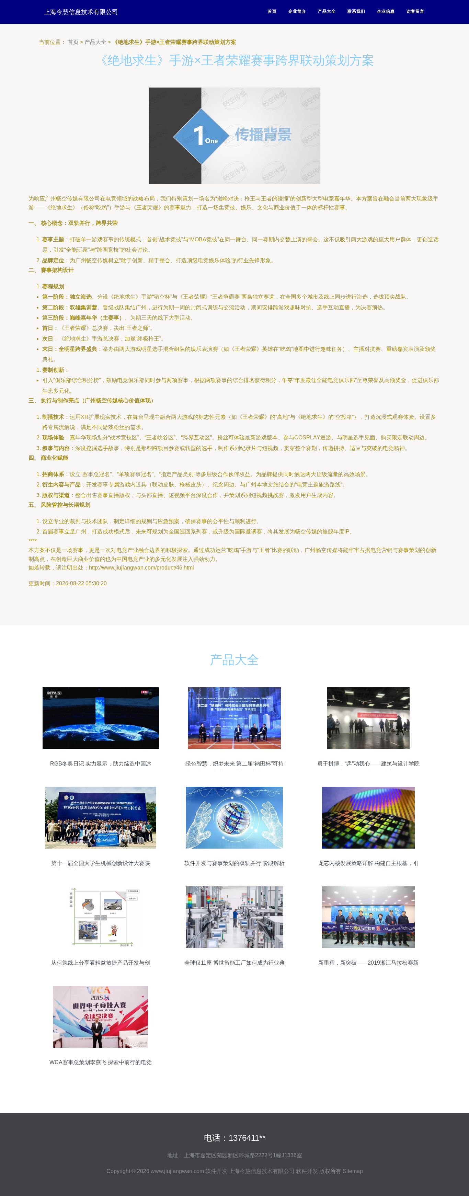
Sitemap (353, 1171)
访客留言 (415, 11)
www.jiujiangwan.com (177, 1171)
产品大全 (327, 11)
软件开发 (216, 1171)
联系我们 (356, 11)
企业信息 (386, 11)
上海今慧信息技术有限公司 (81, 12)
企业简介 (297, 11)
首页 (272, 11)
